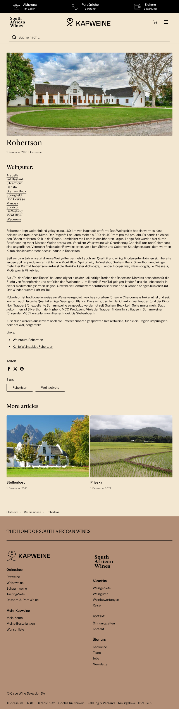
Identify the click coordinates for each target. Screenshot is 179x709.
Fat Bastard (15, 179)
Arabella (12, 175)
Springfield (14, 195)
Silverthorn (14, 183)
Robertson (19, 387)
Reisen (97, 605)
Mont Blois (14, 215)
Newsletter (100, 664)
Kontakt (98, 629)
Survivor (13, 207)
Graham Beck (16, 191)
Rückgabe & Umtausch (134, 703)
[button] (155, 22)
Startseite (12, 512)
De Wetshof (15, 211)
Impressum (15, 703)
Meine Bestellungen (21, 623)
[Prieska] (131, 446)
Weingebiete (50, 387)
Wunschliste (15, 629)
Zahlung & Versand (101, 703)
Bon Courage (16, 199)
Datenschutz (46, 703)
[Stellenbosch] (48, 446)
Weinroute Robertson (28, 340)
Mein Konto (15, 618)
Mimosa (12, 203)
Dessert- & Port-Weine (23, 600)
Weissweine (15, 583)
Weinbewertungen (106, 599)
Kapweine (100, 647)
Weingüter (100, 594)
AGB (30, 703)
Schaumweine (17, 588)
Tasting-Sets (16, 594)
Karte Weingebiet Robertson (33, 346)
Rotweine (13, 577)
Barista (12, 187)
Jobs (96, 658)
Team (97, 652)
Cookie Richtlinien (71, 703)
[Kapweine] (88, 22)
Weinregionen (32, 512)
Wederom (14, 219)
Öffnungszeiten (104, 623)
